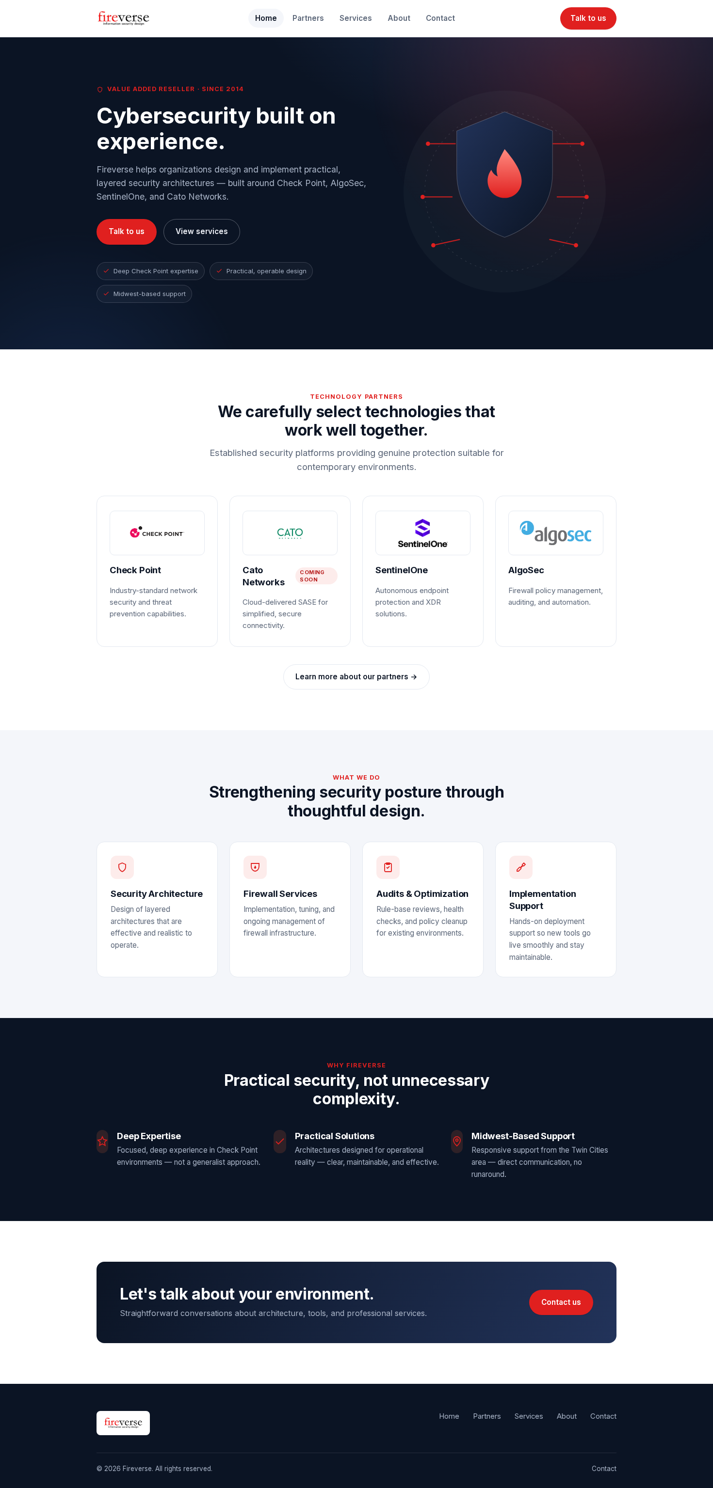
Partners (308, 18)
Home (266, 18)
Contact (440, 18)
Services (356, 18)
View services (202, 231)
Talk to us (588, 18)
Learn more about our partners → (356, 676)
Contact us (561, 1302)
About (399, 18)
